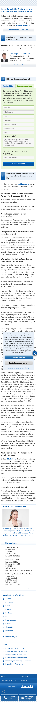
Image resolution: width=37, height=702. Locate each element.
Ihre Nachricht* (9, 136)
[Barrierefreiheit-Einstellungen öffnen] (35, 353)
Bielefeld (8, 609)
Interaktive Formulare (14, 664)
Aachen (8, 599)
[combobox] (18, 107)
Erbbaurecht (23, 184)
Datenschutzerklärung (22, 368)
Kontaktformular (23, 25)
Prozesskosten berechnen (15, 654)
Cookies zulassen (18, 357)
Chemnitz (9, 627)
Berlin (7, 606)
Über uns (24, 680)
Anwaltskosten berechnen (16, 651)
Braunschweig (10, 620)
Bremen (8, 624)
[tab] (18, 29)
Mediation (11, 459)
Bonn (7, 616)
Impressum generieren (14, 648)
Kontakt (3, 676)
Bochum (8, 613)
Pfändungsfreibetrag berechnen (18, 661)
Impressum (11, 368)
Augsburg (9, 602)
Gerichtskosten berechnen (16, 658)
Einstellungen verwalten (18, 363)
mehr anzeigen (11, 637)
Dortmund (9, 631)
